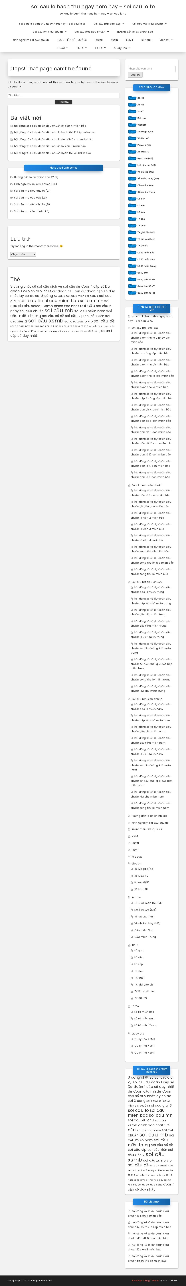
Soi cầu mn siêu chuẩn (90, 32)
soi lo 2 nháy (53, 326)
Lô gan (141, 198)
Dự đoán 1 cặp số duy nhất (151, 1086)
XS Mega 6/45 (145, 131)
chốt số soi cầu (36, 286)
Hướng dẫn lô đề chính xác (135, 32)
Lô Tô (99, 48)
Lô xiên (141, 205)
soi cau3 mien (75, 296)
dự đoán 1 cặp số (90, 286)
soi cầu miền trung (148, 1142)
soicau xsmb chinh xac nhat (55, 306)
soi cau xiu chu (141, 1120)
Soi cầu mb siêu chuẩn (147, 24)
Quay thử (120, 48)
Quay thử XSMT (146, 286)
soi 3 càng (44, 295)
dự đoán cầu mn (66, 291)
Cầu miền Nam (145, 185)
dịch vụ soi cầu (62, 286)
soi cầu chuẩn (32, 311)
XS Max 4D (143, 138)
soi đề (79, 331)
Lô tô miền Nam (146, 259)
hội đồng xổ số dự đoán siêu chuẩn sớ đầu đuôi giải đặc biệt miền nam (152, 780)
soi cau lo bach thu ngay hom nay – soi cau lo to (93, 6)
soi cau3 (59, 296)
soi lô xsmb (33, 331)
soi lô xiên (20, 331)
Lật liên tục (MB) (147, 165)
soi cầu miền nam (89, 311)
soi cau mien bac (60, 301)
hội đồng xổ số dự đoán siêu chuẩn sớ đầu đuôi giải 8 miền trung (151, 648)
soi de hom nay (20, 326)
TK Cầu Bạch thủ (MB (148, 903)
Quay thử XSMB (146, 279)
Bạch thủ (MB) (145, 158)
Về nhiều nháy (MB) (148, 178)
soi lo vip (160, 1175)
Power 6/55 (144, 145)
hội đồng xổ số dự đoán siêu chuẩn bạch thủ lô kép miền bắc (55, 132)
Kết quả (146, 40)
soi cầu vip (74, 315)
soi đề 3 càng (92, 331)
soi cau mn (92, 301)
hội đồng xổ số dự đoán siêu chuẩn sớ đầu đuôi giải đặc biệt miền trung (152, 663)
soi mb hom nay (48, 331)
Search (135, 75)
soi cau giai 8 (160, 1105)
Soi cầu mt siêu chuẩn (48, 32)
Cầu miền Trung (146, 192)
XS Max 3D (143, 151)
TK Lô (80, 48)
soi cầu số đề (53, 316)
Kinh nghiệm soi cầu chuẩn (31, 40)
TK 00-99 (143, 245)
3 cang (16, 286)
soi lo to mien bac (98, 326)
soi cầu (87, 305)
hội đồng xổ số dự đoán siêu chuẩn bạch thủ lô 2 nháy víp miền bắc (151, 337)
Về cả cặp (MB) (146, 172)
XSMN (114, 40)
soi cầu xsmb (46, 320)
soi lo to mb (80, 326)
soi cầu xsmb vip (78, 321)
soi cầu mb (59, 310)
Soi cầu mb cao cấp (107, 24)
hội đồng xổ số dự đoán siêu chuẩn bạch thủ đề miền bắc (52, 153)
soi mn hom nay (66, 331)
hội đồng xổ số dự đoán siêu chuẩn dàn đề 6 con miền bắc (53, 139)
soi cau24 (91, 296)
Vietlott (165, 40)
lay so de (27, 295)
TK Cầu (60, 48)
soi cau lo (31, 301)
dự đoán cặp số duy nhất (149, 1093)
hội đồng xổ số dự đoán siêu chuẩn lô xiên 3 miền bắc (50, 146)
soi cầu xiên (94, 316)
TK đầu (141, 219)
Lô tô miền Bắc (146, 252)
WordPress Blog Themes (145, 1280)
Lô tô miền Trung (147, 266)
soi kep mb (38, 326)
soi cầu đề (104, 321)
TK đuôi (142, 225)
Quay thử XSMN (146, 293)
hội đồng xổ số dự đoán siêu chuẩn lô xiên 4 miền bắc (50, 126)
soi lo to (67, 326)
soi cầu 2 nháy (149, 1130)
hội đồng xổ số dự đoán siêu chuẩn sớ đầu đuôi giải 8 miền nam (151, 765)
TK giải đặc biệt (146, 232)
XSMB (99, 40)
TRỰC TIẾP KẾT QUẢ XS (72, 40)
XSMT (129, 40)
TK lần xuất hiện (146, 239)
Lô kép (141, 212)
